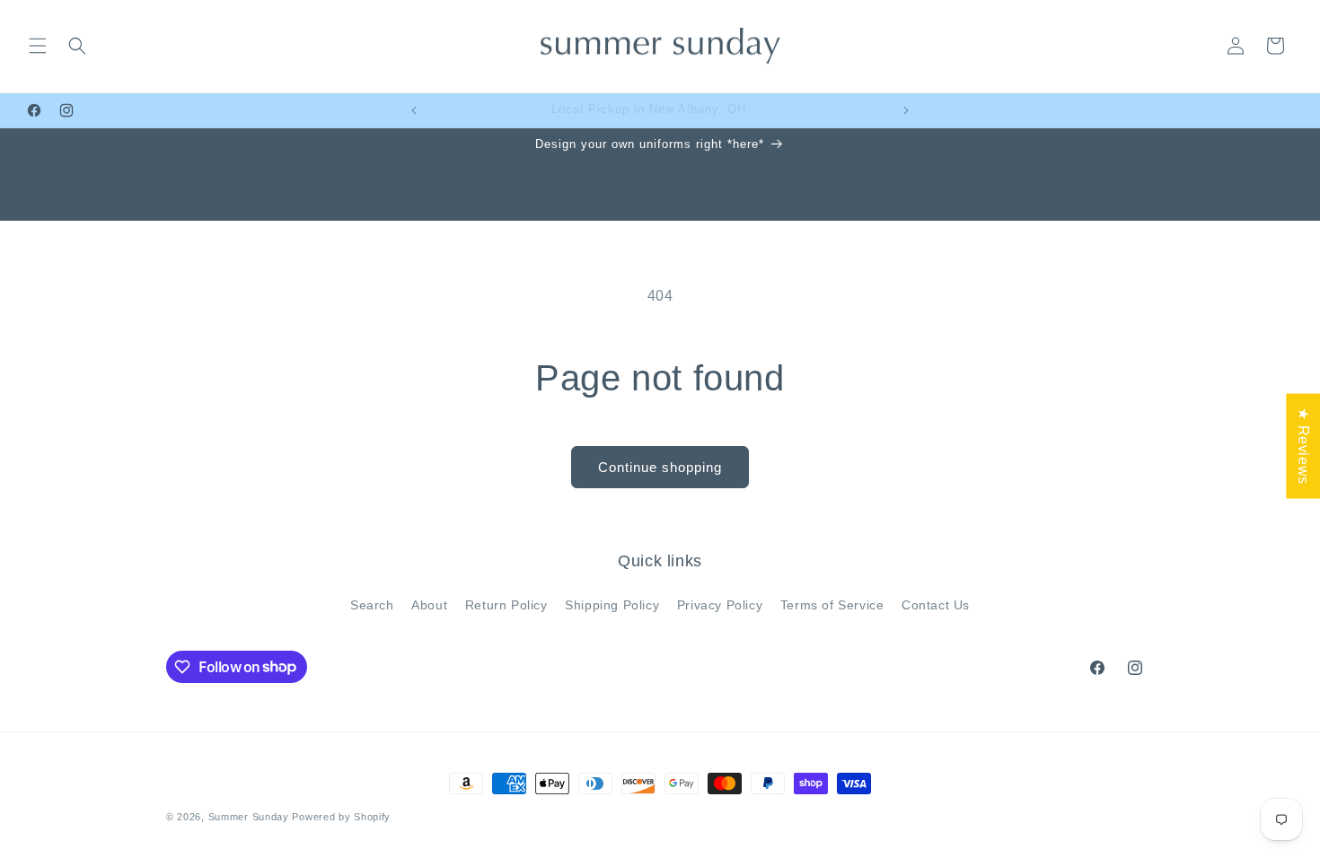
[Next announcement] (906, 110)
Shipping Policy (612, 605)
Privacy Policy (719, 605)
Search (372, 605)
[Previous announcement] (414, 110)
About (429, 605)
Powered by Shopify (341, 816)
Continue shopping (660, 467)
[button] (37, 46)
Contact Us (936, 605)
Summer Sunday (248, 816)
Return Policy (506, 605)
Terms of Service (832, 605)
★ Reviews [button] (1303, 445)
